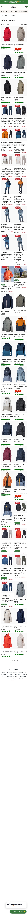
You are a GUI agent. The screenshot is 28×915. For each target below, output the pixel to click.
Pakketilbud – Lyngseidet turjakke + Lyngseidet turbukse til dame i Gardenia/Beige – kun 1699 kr (7, 171)
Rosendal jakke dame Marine (20, 626)
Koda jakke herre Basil (20, 310)
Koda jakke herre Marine (5, 312)
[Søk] (23, 7)
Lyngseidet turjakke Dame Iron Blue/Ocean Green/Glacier (20, 386)
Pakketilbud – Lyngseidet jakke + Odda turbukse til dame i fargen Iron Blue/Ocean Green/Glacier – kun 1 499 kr (20, 257)
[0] (26, 7)
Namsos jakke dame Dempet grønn (19, 73)
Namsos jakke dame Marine (6, 73)
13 (17, 660)
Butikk (6, 15)
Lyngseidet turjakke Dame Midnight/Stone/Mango (7, 521)
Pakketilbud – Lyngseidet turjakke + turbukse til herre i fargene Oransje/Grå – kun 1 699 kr (20, 200)
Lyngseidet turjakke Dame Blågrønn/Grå (19, 360)
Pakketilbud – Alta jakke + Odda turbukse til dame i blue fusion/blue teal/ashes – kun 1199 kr (7, 599)
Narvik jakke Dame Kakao (19, 45)
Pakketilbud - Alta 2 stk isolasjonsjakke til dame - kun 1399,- (7, 288)
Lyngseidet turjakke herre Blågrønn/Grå (6, 360)
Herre (7, 11)
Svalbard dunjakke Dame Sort (19, 440)
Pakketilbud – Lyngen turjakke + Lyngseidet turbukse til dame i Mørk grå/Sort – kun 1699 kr (20, 122)
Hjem (2, 15)
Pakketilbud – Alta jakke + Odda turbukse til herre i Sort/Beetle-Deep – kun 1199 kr (20, 518)
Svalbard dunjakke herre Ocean (6, 440)
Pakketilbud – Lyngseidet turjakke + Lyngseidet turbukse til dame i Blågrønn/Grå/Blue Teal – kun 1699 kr (20, 146)
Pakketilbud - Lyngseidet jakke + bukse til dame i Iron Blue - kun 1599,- (6, 227)
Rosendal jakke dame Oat (7, 626)
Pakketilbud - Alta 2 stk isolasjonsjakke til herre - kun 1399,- (20, 284)
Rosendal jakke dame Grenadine (7, 651)
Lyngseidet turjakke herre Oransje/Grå (19, 335)
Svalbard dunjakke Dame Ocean (19, 465)
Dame (2, 11)
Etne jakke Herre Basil (7, 334)
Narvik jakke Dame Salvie (19, 98)
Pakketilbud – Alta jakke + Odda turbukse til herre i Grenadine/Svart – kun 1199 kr (20, 545)
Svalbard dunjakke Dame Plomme (6, 465)
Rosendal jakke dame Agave (20, 600)
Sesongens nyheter (23, 11)
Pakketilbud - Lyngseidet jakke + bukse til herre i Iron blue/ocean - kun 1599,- (19, 228)
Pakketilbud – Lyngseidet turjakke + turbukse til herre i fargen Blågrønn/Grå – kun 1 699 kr (7, 200)
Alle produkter (11, 15)
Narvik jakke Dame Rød (7, 44)
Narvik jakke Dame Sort (6, 98)
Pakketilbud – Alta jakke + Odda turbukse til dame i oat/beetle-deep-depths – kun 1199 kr (20, 572)
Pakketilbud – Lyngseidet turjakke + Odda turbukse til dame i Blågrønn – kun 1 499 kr (7, 256)
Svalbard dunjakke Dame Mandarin (6, 490)
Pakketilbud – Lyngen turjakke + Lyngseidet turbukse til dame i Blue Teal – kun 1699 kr (7, 122)
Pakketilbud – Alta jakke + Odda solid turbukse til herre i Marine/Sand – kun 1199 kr (6, 545)
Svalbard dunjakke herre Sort (19, 415)
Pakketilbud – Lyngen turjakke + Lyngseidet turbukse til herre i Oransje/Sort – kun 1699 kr (7, 146)
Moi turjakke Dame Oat (20, 651)
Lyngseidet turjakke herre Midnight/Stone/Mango (20, 491)
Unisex (15, 11)
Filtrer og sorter (6, 24)
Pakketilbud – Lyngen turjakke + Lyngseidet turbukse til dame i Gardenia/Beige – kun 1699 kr (20, 171)
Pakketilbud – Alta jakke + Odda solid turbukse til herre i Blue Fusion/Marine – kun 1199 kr (7, 572)
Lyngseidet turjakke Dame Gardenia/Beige (7, 415)
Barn (11, 11)
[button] (16, 905)
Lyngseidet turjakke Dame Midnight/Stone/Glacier (7, 387)
